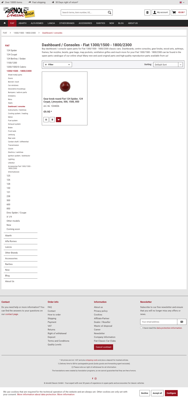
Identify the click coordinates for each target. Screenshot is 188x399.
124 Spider (12, 50)
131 (8, 192)
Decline (144, 393)
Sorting (147, 64)
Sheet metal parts (15, 75)
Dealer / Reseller (102, 322)
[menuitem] (87, 12)
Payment (52, 322)
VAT (50, 326)
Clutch (10, 149)
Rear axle (11, 138)
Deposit (51, 337)
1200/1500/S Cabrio (16, 67)
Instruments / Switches (17, 110)
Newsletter (99, 333)
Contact (52, 311)
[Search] (109, 12)
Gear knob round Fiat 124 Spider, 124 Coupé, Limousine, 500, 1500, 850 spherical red (63, 100)
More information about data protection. (37, 394)
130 (8, 188)
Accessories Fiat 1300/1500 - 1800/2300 (19, 167)
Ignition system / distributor (19, 156)
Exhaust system (14, 124)
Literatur (11, 163)
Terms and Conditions (58, 341)
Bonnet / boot (13, 82)
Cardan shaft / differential (18, 142)
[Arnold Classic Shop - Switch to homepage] (19, 12)
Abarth (8, 235)
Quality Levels (54, 344)
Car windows (13, 85)
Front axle (12, 131)
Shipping (52, 318)
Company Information (104, 337)
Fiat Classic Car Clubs (105, 341)
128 (8, 184)
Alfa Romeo (11, 241)
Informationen (13, 172)
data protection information (169, 328)
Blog (7, 275)
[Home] (4, 23)
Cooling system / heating (18, 114)
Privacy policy (101, 311)
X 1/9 (9, 216)
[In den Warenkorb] (58, 119)
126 (8, 180)
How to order (54, 314)
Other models (13, 221)
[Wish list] (147, 12)
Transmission (13, 145)
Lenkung (11, 135)
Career (97, 329)
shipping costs (92, 360)
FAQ (50, 307)
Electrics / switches (15, 152)
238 (8, 196)
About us (98, 307)
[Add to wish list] (52, 119)
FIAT (7, 45)
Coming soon (13, 229)
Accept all (157, 393)
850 (8, 208)
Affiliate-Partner (101, 318)
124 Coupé (12, 54)
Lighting (11, 159)
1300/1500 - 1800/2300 (19, 71)
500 (8, 200)
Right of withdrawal (57, 333)
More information (65, 394)
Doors (10, 78)
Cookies (98, 314)
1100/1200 (12, 62)
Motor (10, 117)
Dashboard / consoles (16, 106)
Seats (10, 103)
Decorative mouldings (16, 89)
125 (8, 175)
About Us (9, 281)
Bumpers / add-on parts (17, 92)
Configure (171, 393)
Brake (10, 128)
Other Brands (11, 252)
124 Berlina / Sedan (16, 58)
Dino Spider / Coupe (16, 212)
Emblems (12, 96)
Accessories (11, 258)
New (9, 225)
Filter (50, 64)
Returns (51, 329)
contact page (11, 314)
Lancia (8, 247)
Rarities (9, 264)
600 (8, 204)
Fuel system (13, 121)
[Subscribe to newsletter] (181, 322)
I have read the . (162, 328)
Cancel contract (103, 347)
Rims (10, 99)
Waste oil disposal (103, 326)
